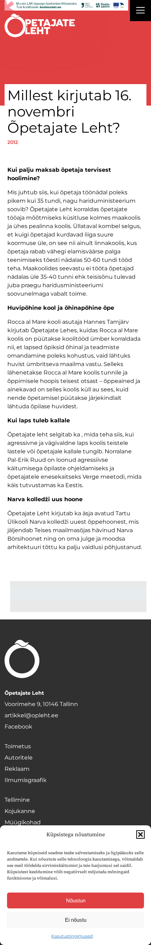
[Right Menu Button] (140, 11)
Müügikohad (23, 822)
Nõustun (75, 900)
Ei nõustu (75, 920)
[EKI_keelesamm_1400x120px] (66, 5)
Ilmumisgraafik (26, 780)
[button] (140, 834)
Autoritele (19, 757)
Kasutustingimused (72, 936)
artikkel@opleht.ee (31, 715)
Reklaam (17, 769)
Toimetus (18, 746)
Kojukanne (20, 811)
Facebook (18, 726)
